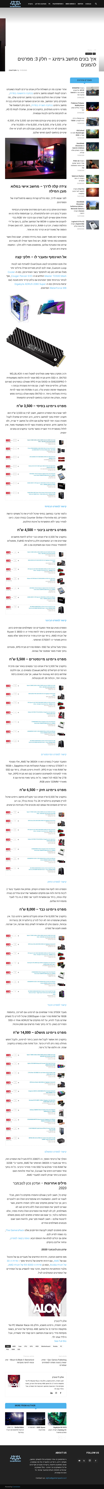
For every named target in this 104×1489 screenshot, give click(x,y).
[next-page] (60, 1437)
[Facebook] (61, 1393)
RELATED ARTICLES (47, 1406)
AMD (56, 1260)
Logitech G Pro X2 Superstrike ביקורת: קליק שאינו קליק (77, 224)
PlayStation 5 (58, 4)
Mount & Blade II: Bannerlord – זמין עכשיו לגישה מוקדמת (19, 1361)
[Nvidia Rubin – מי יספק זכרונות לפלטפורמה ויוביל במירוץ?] (14, 1418)
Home (90, 50)
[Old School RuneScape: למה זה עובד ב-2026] (92, 133)
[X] (84, 1461)
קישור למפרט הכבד (56, 1005)
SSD (19, 1349)
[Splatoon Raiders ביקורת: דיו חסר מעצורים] (92, 179)
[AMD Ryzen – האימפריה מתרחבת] (35, 1418)
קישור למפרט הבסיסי (55, 506)
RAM (13, 1349)
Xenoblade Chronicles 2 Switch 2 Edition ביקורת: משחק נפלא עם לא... (77, 148)
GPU (31, 1346)
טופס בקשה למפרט (20, 1238)
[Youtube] (79, 1461)
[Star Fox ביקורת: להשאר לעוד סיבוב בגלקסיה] (92, 192)
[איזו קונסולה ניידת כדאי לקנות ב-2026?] (92, 121)
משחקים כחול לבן (40, 4)
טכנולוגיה (88, 4)
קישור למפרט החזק (57, 881)
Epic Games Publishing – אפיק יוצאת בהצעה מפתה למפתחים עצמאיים (54, 1362)
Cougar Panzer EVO (21, 276)
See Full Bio (60, 1341)
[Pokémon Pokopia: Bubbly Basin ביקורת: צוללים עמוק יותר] (92, 106)
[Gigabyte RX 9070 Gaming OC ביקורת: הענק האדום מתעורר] (57, 1418)
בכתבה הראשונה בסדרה (21, 93)
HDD (37, 1346)
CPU (25, 1346)
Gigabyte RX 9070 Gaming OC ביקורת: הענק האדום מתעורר (57, 1429)
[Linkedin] (52, 1393)
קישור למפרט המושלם (55, 1151)
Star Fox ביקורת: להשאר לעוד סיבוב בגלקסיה (78, 191)
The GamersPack (15, 1230)
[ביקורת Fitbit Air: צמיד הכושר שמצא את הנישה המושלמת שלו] (92, 164)
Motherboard (45, 1346)
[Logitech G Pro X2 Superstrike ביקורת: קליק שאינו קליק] (92, 224)
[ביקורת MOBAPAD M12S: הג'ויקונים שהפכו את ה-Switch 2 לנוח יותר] (92, 91)
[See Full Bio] (53, 1341)
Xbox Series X (70, 4)
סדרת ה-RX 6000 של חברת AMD (25, 1264)
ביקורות (30, 4)
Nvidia (55, 1346)
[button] (96, 4)
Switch (80, 4)
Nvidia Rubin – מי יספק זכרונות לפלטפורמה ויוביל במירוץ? (15, 1429)
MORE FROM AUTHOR (25, 1406)
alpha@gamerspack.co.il (56, 1478)
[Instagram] (57, 1393)
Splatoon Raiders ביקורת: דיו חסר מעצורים (78, 178)
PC (49, 4)
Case (19, 1346)
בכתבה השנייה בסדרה (42, 105)
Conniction (16, 1487)
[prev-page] (64, 1437)
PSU (7, 1349)
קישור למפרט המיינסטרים (53, 754)
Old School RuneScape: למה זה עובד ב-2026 (77, 133)
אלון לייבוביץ (13, 70)
